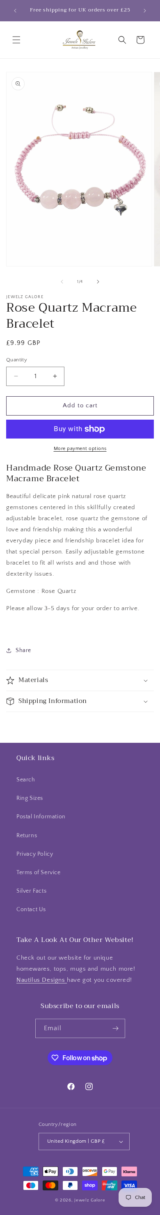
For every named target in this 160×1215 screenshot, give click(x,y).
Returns (26, 835)
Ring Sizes (29, 798)
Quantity (16, 360)
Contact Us (31, 909)
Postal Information (41, 816)
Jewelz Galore (89, 1200)
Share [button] (23, 650)
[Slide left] (62, 282)
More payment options (80, 448)
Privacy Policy (34, 854)
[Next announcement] (145, 11)
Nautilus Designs (41, 979)
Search (25, 779)
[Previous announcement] (15, 11)
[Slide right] (98, 282)
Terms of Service (38, 872)
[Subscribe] (116, 1028)
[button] (16, 40)
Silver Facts (31, 891)
